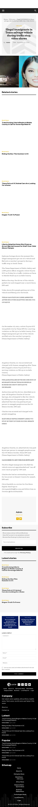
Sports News (20, 787)
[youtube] (20, 518)
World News (5, 120)
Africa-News (20, 782)
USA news (12, 19)
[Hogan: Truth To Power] (19, 200)
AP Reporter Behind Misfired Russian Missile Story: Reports (28, 622)
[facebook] (17, 518)
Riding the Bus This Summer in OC (15, 154)
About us (5, 707)
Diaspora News (8, 690)
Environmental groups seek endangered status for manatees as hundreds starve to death (10, 623)
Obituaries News (20, 688)
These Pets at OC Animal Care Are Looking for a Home (18, 184)
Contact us (5, 710)
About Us (11, 688)
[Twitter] (15, 48)
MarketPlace (20, 791)
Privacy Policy (25, 552)
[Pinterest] (19, 48)
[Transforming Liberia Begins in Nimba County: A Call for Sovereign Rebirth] (19, 107)
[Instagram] (22, 684)
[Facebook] (10, 48)
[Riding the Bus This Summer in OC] (19, 139)
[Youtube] (29, 684)
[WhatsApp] (23, 48)
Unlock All (19, 548)
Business (16, 690)
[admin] (19, 503)
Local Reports (25, 690)
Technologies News (20, 794)
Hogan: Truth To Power (11, 215)
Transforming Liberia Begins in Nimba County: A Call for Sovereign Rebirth (17, 123)
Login (32, 690)
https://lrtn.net (19, 515)
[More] (27, 48)
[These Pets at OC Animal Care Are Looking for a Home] (19, 168)
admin (8, 42)
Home (6, 19)
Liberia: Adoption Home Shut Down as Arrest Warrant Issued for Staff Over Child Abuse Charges (19, 246)
